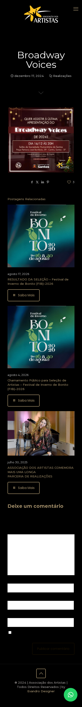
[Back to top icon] (41, 673)
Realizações (62, 76)
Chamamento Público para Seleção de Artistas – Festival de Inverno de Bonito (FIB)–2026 (38, 384)
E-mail (13, 598)
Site (11, 615)
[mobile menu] (76, 9)
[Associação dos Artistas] (41, 13)
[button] (70, 695)
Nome (13, 580)
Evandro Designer (41, 691)
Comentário (18, 531)
